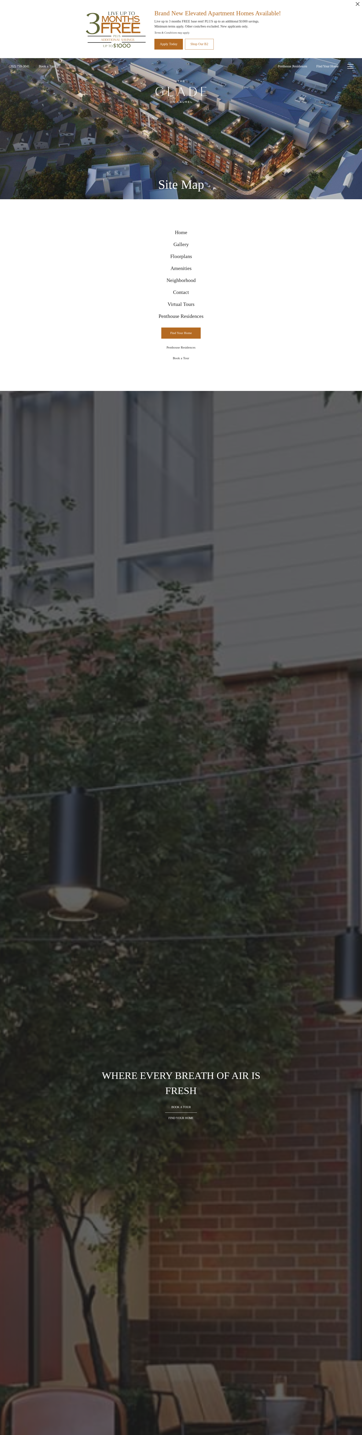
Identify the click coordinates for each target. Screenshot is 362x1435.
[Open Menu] (350, 66)
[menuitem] (181, 233)
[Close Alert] (357, 5)
